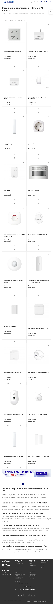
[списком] (49, 20)
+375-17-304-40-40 (23, 584)
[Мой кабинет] (37, 2)
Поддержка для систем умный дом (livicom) (33, 575)
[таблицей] (51, 20)
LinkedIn (34, 595)
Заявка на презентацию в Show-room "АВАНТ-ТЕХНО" (20, 571)
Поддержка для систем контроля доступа (32, 571)
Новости (4, 568)
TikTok (31, 595)
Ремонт (30, 563)
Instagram (21, 595)
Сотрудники (44, 565)
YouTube (28, 595)
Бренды (43, 564)
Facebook (18, 595)
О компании (44, 560)
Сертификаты (32, 578)
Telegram (24, 595)
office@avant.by (27, 586)
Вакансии (43, 567)
